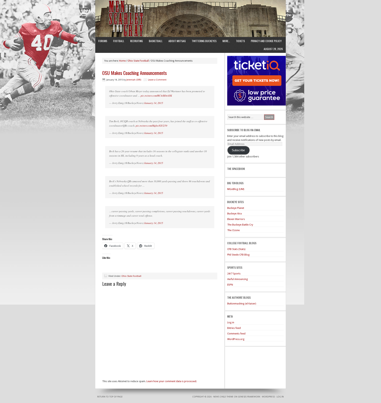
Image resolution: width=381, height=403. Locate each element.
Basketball (156, 41)
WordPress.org (235, 339)
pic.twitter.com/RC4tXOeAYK (156, 95)
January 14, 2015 (153, 103)
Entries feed (234, 327)
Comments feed (236, 333)
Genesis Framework (249, 396)
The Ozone (233, 230)
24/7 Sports (234, 273)
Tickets (240, 41)
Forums (102, 41)
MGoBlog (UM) (235, 189)
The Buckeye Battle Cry (240, 224)
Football (118, 41)
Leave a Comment (157, 79)
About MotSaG (177, 41)
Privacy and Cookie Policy (266, 41)
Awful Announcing (237, 279)
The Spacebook (236, 169)
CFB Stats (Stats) (236, 249)
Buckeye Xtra (234, 213)
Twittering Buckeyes (204, 41)
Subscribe (238, 150)
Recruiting (136, 41)
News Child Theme (223, 396)
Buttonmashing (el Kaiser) (241, 303)
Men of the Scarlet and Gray (190, 11)
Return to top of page (110, 396)
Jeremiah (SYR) (133, 79)
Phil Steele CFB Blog (238, 254)
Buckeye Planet (235, 207)
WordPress (268, 396)
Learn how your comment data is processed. (171, 381)
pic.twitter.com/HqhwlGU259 (151, 125)
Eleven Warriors (236, 219)
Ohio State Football (131, 276)
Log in (230, 322)
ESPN (230, 284)
